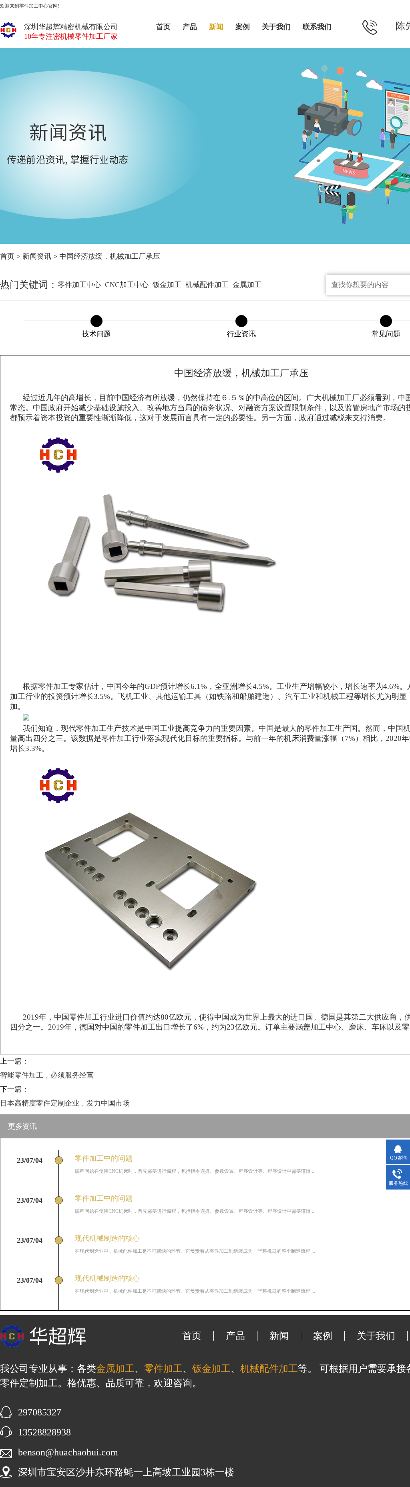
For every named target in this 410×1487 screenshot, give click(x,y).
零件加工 (53, 686)
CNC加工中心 (127, 285)
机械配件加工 (207, 285)
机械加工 (337, 397)
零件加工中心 (79, 285)
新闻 (216, 27)
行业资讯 (241, 334)
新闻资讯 (36, 256)
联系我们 (317, 27)
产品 (190, 27)
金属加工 (247, 285)
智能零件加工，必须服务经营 (47, 1075)
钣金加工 (167, 285)
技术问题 (96, 334)
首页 (163, 27)
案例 (242, 27)
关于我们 (276, 27)
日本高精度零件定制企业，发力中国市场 (65, 1103)
